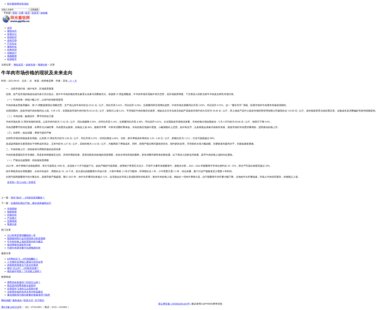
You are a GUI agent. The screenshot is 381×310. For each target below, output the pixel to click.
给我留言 (12, 59)
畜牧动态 (12, 31)
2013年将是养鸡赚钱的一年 (21, 235)
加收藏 (43, 13)
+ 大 (74, 81)
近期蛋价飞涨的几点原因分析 (22, 288)
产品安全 (12, 43)
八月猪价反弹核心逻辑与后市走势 (25, 262)
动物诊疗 (12, 53)
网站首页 (18, 64)
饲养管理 (12, 50)
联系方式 (28, 300)
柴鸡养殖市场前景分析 (19, 244)
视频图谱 (12, 56)
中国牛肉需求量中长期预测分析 (23, 248)
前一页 (15, 182)
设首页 (35, 13)
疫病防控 (12, 37)
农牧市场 (12, 40)
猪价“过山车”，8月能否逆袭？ (23, 268)
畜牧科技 (12, 46)
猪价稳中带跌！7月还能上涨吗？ (24, 271)
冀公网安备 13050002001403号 (174, 304)
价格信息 (12, 215)
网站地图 (6, 300)
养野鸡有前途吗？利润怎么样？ (23, 282)
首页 (9, 28)
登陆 (14, 13)
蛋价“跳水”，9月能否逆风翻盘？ (28, 197)
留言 (27, 13)
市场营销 (12, 208)
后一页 (27, 182)
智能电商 (12, 212)
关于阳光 (39, 300)
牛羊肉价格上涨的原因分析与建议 (25, 241)
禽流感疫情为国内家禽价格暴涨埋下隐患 (28, 295)
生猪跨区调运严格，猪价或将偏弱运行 (31, 203)
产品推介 (12, 218)
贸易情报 (12, 221)
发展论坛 (12, 34)
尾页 (33, 182)
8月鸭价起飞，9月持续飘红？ (22, 259)
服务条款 (17, 300)
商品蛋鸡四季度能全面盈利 (21, 285)
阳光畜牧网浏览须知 (18, 4)
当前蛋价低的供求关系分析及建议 (25, 291)
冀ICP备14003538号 (11, 307)
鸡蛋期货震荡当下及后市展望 (22, 265)
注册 (21, 13)
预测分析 (42, 64)
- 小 (70, 81)
